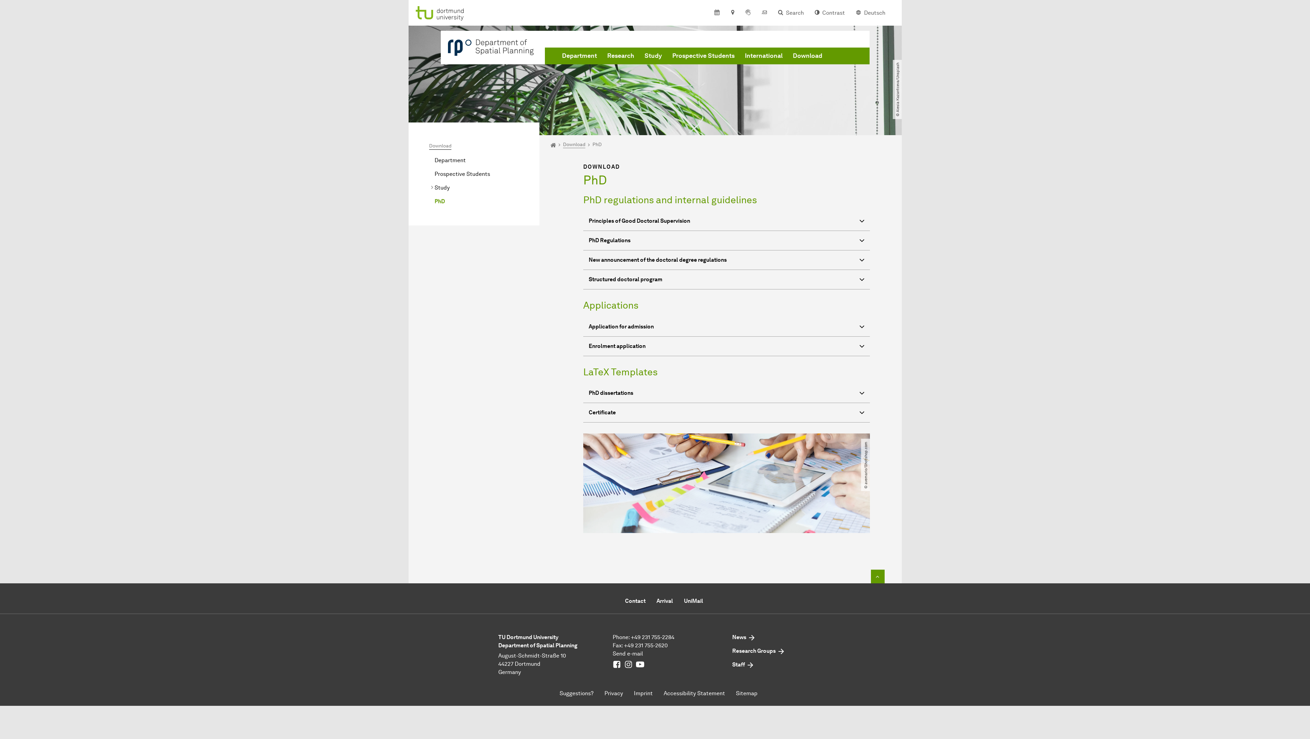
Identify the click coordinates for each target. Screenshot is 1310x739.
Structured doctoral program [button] (625, 279)
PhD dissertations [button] (611, 393)
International (764, 56)
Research (620, 56)
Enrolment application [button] (617, 346)
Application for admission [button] (621, 326)
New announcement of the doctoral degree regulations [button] (658, 260)
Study (653, 56)
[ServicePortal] (748, 13)
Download (807, 56)
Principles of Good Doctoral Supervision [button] (639, 221)
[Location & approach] (732, 13)
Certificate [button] (602, 412)
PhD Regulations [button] (610, 240)
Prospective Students (703, 56)
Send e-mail (628, 653)
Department (579, 56)
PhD (440, 201)
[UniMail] (764, 13)
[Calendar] (717, 13)
